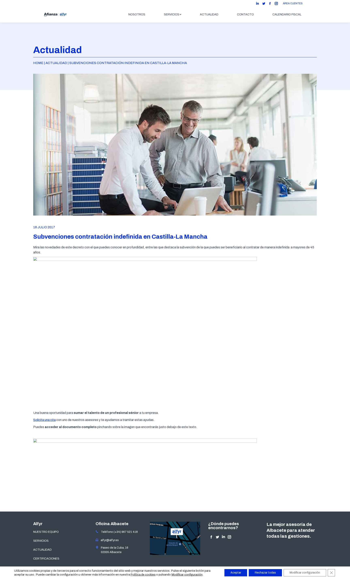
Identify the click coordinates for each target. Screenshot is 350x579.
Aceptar (235, 572)
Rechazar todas (265, 572)
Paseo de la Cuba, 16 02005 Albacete (113, 550)
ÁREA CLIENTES (293, 3)
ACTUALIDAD (42, 549)
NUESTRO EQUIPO (46, 531)
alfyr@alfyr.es (109, 540)
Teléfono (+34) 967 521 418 (118, 531)
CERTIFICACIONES (46, 558)
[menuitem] (136, 14)
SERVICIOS (41, 540)
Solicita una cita (44, 420)
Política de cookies (143, 574)
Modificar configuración (187, 574)
